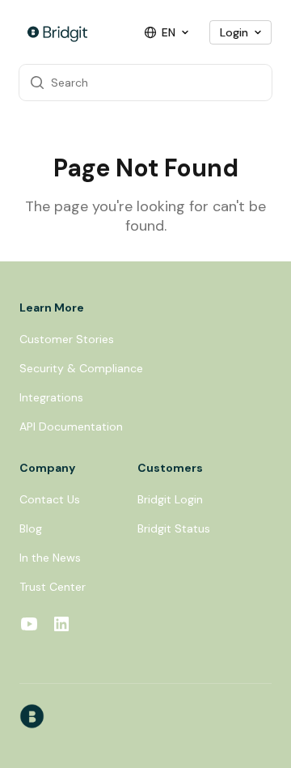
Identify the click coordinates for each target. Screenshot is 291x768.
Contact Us (49, 499)
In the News (50, 557)
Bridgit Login (170, 499)
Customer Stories (66, 339)
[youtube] (29, 626)
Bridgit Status (173, 528)
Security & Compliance (81, 368)
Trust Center (52, 586)
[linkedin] (61, 626)
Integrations (51, 397)
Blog (30, 528)
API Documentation (71, 426)
